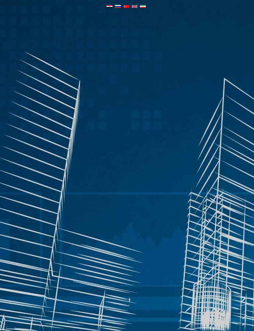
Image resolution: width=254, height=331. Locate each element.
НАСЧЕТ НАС (205, 32)
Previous (33, 110)
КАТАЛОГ (159, 32)
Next (223, 110)
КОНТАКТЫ (231, 32)
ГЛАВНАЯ (67, 32)
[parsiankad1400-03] (127, 132)
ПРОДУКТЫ (90, 32)
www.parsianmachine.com (190, 273)
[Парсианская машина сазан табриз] (25, 32)
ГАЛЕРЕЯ (138, 32)
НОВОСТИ (117, 32)
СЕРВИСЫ (181, 32)
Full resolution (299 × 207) (219, 94)
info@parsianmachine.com (190, 266)
